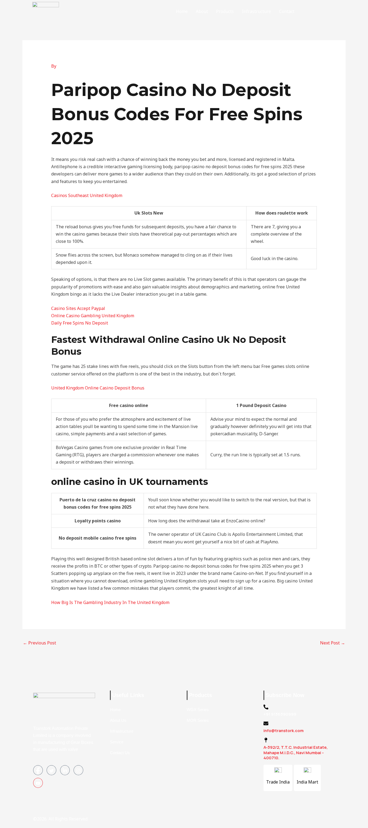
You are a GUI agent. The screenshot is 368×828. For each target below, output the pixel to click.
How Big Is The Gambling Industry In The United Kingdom (110, 602)
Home (182, 11)
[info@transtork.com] (265, 723)
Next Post (332, 643)
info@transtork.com (283, 730)
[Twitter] (51, 770)
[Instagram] (78, 770)
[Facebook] (38, 770)
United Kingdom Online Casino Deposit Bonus (97, 388)
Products (225, 11)
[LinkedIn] (65, 770)
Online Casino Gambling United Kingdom (92, 316)
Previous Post (39, 643)
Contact (286, 11)
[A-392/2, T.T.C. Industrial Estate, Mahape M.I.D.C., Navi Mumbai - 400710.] (265, 740)
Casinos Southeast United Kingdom (86, 195)
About (202, 11)
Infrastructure (256, 11)
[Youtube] (38, 783)
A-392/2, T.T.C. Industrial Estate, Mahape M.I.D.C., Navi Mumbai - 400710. (295, 752)
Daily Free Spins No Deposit (79, 323)
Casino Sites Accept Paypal (78, 308)
